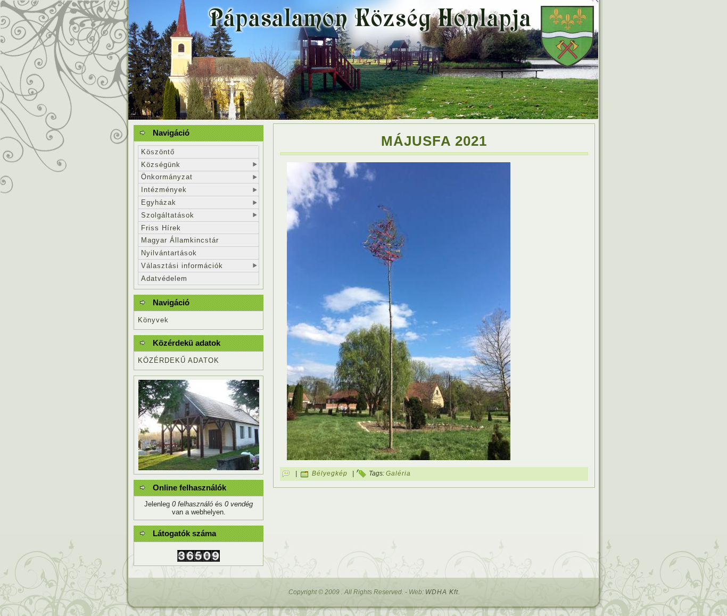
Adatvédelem (164, 278)
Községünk (160, 165)
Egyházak (158, 202)
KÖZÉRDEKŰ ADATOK (178, 360)
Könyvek (153, 320)
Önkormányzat (167, 177)
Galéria (398, 474)
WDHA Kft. (442, 592)
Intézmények (164, 190)
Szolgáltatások (167, 215)
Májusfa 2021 (434, 141)
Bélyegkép (330, 474)
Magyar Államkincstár (180, 240)
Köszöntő (158, 152)
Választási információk (182, 266)
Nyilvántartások (169, 253)
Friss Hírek (161, 228)
